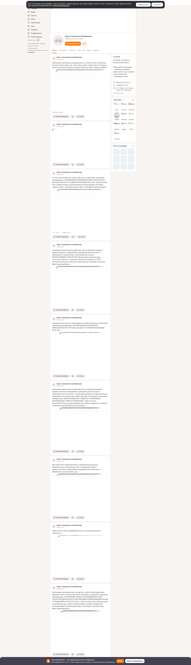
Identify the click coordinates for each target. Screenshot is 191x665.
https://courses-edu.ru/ (123, 82)
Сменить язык (32, 40)
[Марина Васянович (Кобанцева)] (117, 125)
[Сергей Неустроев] (117, 115)
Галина (124, 110)
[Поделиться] (73, 116)
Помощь (42, 43)
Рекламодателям (33, 43)
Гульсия (116, 139)
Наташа (131, 119)
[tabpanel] (80, 356)
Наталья (131, 110)
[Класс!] (53, 232)
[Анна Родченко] (117, 105)
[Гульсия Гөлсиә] (117, 134)
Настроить (157, 5)
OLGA (131, 129)
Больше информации (61, 5)
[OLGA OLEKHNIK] (131, 125)
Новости (30, 46)
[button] (73, 44)
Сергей (116, 119)
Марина (116, 129)
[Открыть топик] (80, 65)
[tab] (54, 50)
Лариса (124, 129)
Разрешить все (143, 5)
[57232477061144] (54, 58)
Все (133, 100)
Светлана (124, 119)
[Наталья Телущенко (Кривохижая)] (131, 105)
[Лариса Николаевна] (124, 125)
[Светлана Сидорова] (124, 115)
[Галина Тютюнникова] (124, 105)
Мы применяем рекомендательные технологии (38, 50)
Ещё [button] (35, 46)
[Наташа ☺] (131, 115)
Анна (116, 110)
